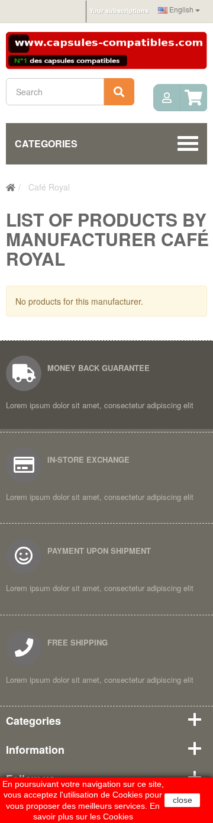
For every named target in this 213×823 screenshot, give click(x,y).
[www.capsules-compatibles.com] (106, 49)
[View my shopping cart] (193, 97)
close (182, 800)
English (181, 9)
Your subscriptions (119, 10)
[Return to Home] (10, 187)
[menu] (166, 97)
